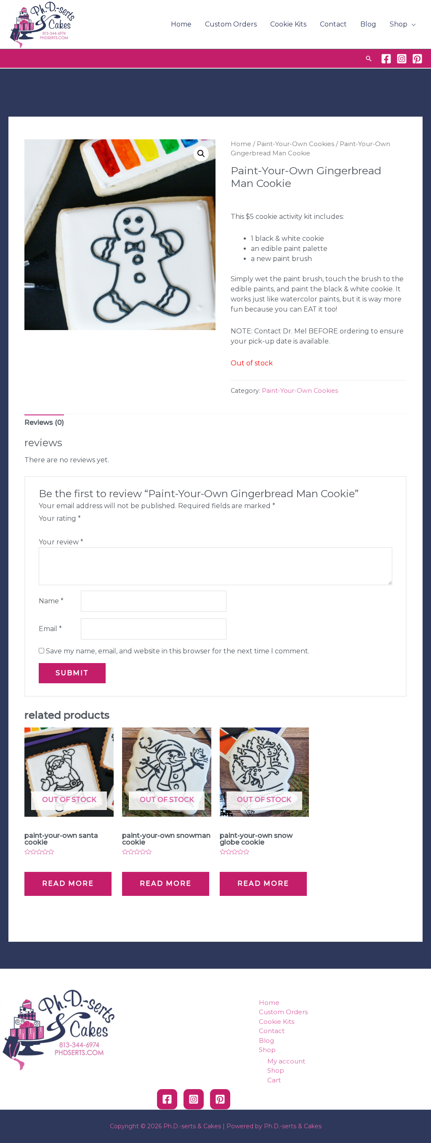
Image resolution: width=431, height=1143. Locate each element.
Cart (274, 1080)
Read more (68, 883)
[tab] (44, 422)
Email (50, 629)
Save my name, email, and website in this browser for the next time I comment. (177, 651)
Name (51, 601)
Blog (368, 24)
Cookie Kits (288, 24)
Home (181, 24)
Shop (398, 24)
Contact (333, 24)
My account (286, 1061)
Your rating (60, 518)
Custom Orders (231, 24)
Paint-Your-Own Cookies (295, 144)
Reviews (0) (44, 422)
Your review (61, 542)
